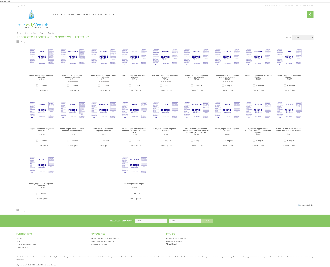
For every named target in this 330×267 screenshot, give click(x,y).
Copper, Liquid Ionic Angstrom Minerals (41, 129)
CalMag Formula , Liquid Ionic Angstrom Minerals (227, 76)
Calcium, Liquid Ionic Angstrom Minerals (165, 76)
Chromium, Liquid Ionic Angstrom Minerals (258, 76)
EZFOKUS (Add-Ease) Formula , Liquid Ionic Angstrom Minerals (289, 129)
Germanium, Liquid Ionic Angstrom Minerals (103, 130)
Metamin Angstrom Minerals (176, 238)
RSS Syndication (106, 14)
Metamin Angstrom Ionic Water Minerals (105, 238)
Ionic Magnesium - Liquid (134, 184)
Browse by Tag (30, 33)
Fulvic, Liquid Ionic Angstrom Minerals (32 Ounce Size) (72, 130)
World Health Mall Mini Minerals (102, 241)
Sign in (298, 5)
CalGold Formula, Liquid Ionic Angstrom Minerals (196, 76)
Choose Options (42, 90)
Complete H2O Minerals (99, 244)
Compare (43, 85)
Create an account (308, 5)
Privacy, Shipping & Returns (82, 14)
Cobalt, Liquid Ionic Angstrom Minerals (289, 76)
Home (18, 33)
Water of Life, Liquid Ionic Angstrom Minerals (72, 76)
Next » (25, 43)
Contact (54, 14)
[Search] (17, 6)
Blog (63, 14)
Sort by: (288, 38)
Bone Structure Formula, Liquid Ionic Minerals (103, 76)
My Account (289, 5)
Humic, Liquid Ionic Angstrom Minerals (41, 76)
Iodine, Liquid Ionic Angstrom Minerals (41, 185)
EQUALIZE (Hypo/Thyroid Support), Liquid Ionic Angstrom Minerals (258, 130)
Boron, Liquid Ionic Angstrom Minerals (134, 76)
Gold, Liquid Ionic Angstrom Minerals (165, 130)
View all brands (171, 244)
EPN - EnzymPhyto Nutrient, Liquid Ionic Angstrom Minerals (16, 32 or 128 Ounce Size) (196, 130)
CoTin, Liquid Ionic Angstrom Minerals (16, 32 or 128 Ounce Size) (134, 130)
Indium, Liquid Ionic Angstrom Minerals (226, 130)
